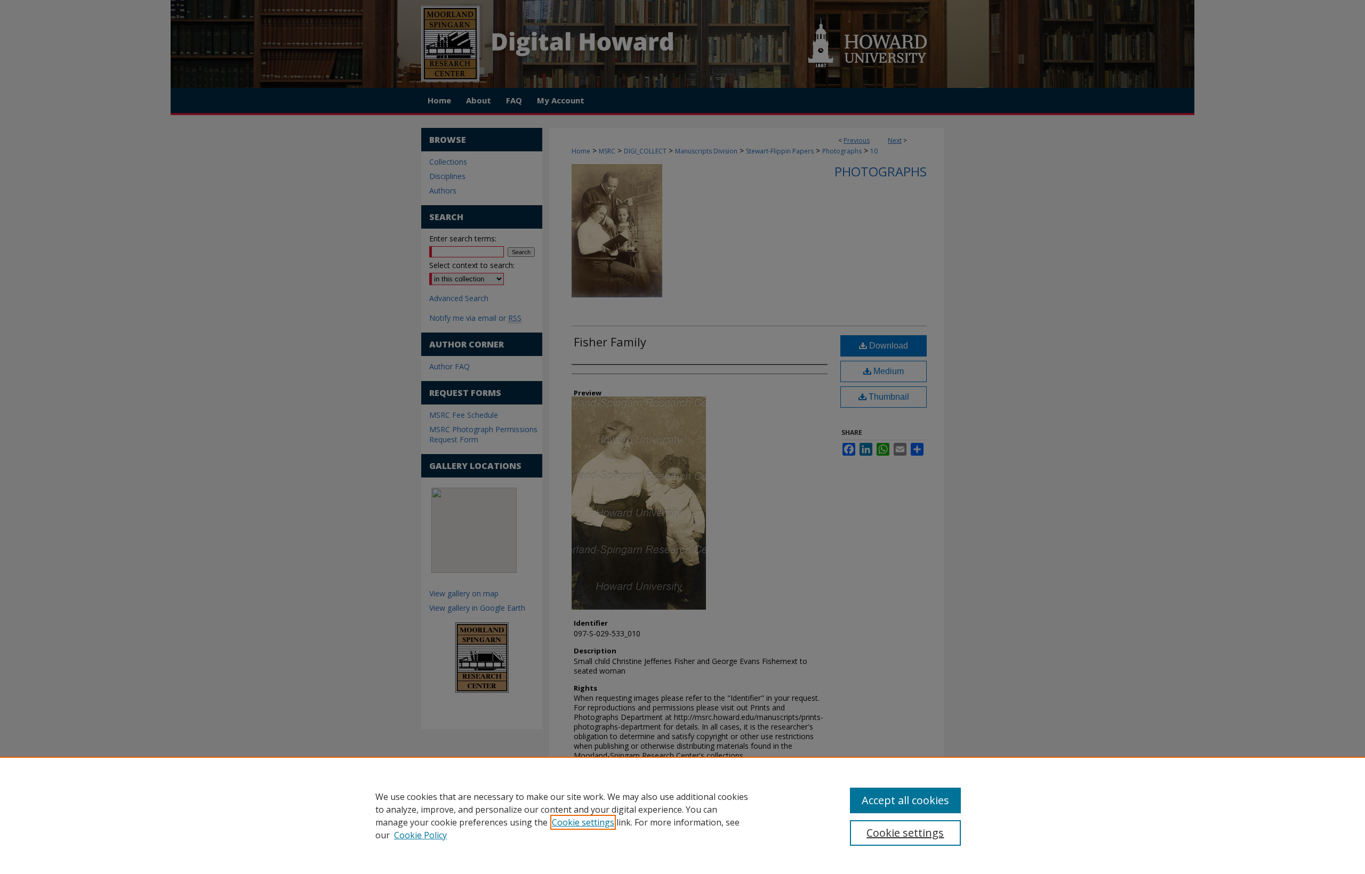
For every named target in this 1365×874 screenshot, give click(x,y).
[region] (682, 815)
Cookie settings (583, 822)
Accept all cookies (905, 800)
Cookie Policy (420, 835)
